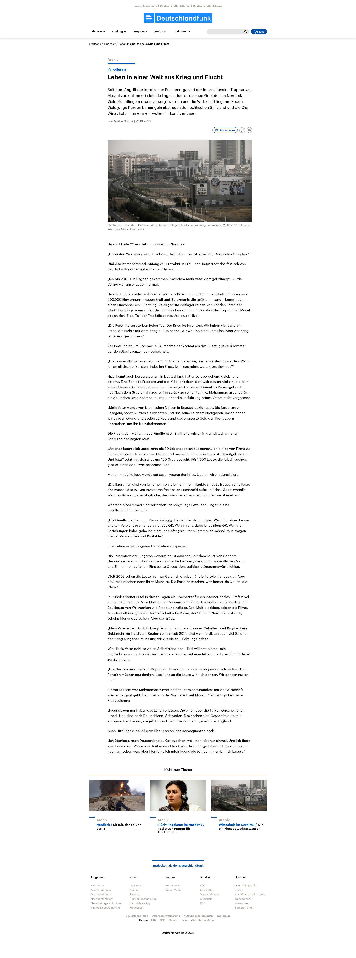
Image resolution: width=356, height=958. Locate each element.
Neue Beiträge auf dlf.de (106, 903)
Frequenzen (137, 907)
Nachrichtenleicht (102, 898)
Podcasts (160, 31)
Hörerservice (173, 885)
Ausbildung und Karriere (250, 894)
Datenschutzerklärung (166, 915)
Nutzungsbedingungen (198, 915)
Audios (134, 889)
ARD (153, 920)
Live (261, 31)
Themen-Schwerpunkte (105, 907)
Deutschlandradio (145, 5)
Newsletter (206, 889)
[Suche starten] (245, 31)
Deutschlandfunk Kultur (175, 5)
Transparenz (242, 898)
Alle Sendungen (101, 889)
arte (184, 920)
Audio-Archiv (182, 31)
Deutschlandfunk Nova (207, 5)
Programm (140, 31)
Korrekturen (242, 903)
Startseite (95, 43)
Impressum (224, 915)
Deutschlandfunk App (143, 898)
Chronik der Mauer (203, 920)
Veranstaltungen (210, 894)
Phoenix (173, 920)
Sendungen (118, 31)
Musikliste (206, 898)
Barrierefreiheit (244, 907)
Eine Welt (110, 43)
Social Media (173, 889)
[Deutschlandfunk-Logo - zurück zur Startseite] (178, 18)
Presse (239, 889)
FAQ (202, 885)
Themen (97, 31)
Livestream (136, 885)
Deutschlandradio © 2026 (178, 932)
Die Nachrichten (101, 894)
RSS (202, 903)
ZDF (162, 920)
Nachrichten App (140, 903)
